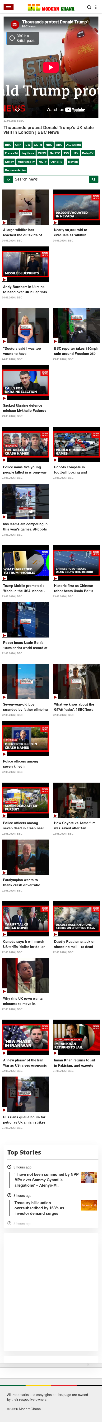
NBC (49, 144)
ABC (59, 144)
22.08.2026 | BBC (12, 653)
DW (27, 144)
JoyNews (28, 153)
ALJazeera (73, 144)
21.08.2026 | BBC (63, 1070)
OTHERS (56, 161)
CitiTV (42, 153)
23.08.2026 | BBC (63, 359)
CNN (18, 144)
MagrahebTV (26, 161)
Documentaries (15, 170)
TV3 (66, 153)
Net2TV (55, 153)
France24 (11, 153)
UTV (75, 153)
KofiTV (9, 161)
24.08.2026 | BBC (12, 240)
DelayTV (87, 153)
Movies (73, 161)
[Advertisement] (49, 1391)
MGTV (43, 161)
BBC (8, 144)
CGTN (38, 144)
